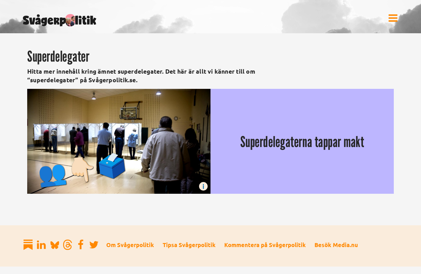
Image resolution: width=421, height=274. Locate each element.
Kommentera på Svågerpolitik (265, 244)
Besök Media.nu (336, 244)
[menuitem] (393, 18)
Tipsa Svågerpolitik (189, 244)
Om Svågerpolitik (130, 244)
